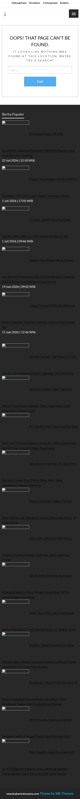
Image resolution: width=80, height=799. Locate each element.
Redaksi (64, 2)
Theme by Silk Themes (57, 793)
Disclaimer (34, 2)
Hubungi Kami (19, 2)
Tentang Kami (50, 2)
